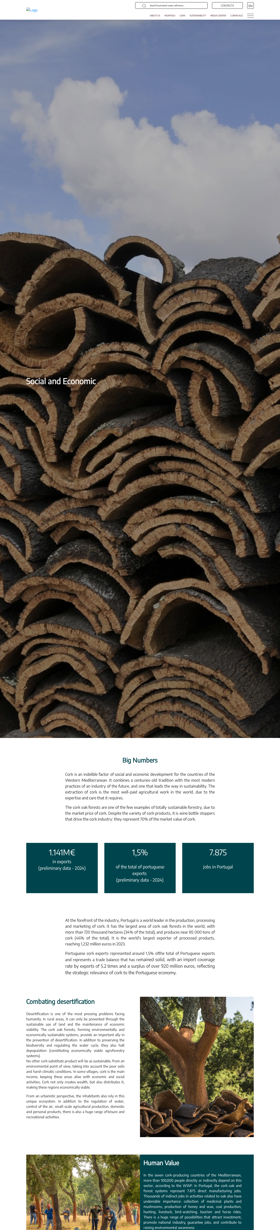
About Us (155, 15)
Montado (169, 15)
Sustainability (198, 15)
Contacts (227, 5)
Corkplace (237, 15)
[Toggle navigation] (250, 15)
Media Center (218, 15)
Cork (182, 15)
